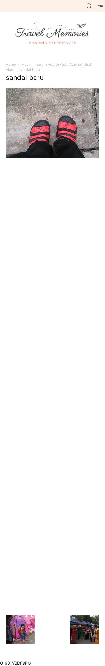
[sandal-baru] (52, 156)
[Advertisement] (52, 385)
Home (11, 64)
